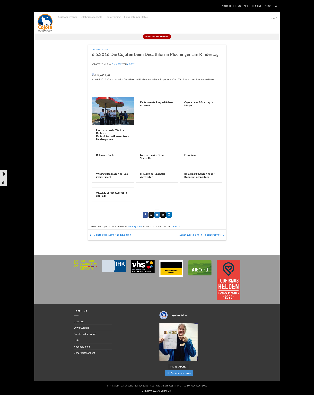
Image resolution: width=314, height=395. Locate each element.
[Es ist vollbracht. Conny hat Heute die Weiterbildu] (178, 342)
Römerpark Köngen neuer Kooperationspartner (199, 175)
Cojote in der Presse (85, 333)
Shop (268, 6)
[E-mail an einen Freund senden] (163, 215)
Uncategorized (100, 49)
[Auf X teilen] (151, 215)
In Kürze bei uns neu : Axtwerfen (152, 175)
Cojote (131, 64)
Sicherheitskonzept (84, 352)
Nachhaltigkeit (82, 346)
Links (76, 340)
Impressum (113, 386)
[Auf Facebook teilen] (145, 215)
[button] (276, 6)
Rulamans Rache (105, 154)
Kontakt (243, 6)
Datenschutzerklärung (134, 386)
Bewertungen (81, 327)
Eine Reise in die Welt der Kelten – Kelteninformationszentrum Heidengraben (112, 134)
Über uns (79, 321)
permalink (175, 226)
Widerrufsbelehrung (168, 386)
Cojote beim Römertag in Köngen (112, 234)
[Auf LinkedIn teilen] (169, 215)
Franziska (190, 154)
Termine (257, 6)
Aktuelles (228, 6)
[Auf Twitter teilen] (157, 215)
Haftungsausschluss (195, 386)
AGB (152, 386)
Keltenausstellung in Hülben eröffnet (200, 234)
